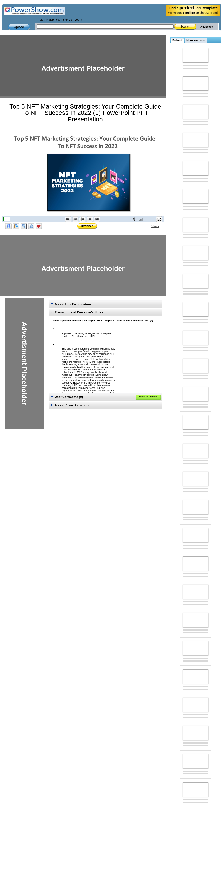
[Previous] (75, 219)
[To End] (97, 219)
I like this (31, 226)
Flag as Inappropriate (16, 226)
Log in (78, 19)
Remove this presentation (8, 226)
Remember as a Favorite (39, 226)
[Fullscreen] (159, 219)
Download (87, 226)
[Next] (89, 219)
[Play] (82, 219)
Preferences (53, 19)
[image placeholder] (195, 55)
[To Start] (68, 219)
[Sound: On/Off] (135, 219)
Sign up (67, 19)
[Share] (149, 226)
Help (40, 19)
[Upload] (19, 27)
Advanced (206, 26)
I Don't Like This (24, 226)
